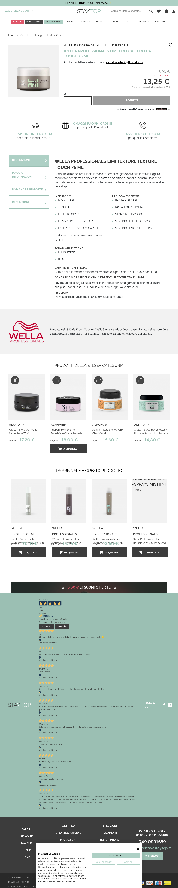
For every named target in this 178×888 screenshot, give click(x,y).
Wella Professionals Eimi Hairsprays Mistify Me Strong (149, 541)
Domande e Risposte (27, 189)
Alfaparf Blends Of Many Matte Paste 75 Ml (23, 431)
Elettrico (144, 22)
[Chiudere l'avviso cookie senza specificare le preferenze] (138, 849)
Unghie (116, 22)
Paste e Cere (54, 35)
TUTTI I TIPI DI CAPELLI (114, 45)
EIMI (96, 45)
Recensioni (20, 202)
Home (12, 35)
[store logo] (89, 11)
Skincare (85, 22)
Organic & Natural (68, 833)
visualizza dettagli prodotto (124, 62)
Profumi (160, 22)
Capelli (70, 22)
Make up (101, 22)
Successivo (62, 626)
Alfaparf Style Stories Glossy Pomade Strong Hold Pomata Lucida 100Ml (151, 431)
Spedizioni (110, 826)
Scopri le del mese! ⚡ (89, 3)
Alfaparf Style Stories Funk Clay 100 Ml (107, 431)
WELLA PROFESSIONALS (78, 45)
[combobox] (133, 11)
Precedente (46, 626)
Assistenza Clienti (17, 11)
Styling (38, 35)
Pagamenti (110, 833)
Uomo (129, 22)
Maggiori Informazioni (22, 175)
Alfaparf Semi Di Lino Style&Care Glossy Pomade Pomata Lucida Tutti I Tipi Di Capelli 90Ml (67, 431)
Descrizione (21, 160)
